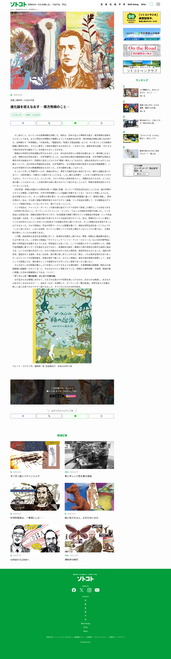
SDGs (143, 4)
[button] (23, 123)
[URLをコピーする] (101, 123)
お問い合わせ (50, 637)
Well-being (133, 4)
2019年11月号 (17, 115)
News (85, 631)
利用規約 (89, 637)
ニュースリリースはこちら (63, 637)
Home (12, 9)
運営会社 (112, 637)
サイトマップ (121, 637)
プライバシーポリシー (100, 637)
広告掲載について (79, 637)
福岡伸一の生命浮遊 (33, 115)
